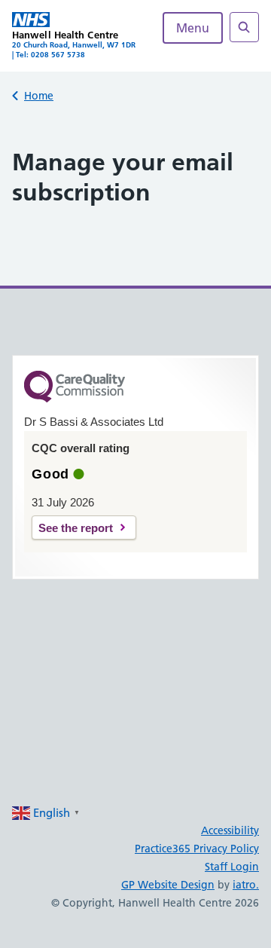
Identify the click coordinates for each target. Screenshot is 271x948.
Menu (192, 27)
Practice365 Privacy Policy (197, 848)
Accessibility (230, 830)
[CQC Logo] (74, 399)
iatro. (246, 884)
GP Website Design (168, 884)
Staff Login (232, 866)
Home (38, 95)
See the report (75, 527)
